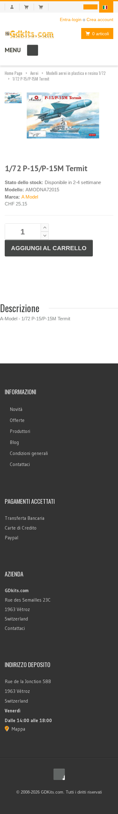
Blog (14, 442)
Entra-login (70, 19)
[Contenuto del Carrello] (29, 6)
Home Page (13, 73)
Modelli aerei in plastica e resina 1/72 (76, 73)
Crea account (100, 19)
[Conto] (12, 6)
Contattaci (20, 464)
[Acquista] (43, 6)
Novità (16, 409)
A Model (29, 196)
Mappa (18, 729)
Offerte (17, 420)
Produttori (20, 431)
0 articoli (100, 33)
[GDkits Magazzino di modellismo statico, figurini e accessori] (29, 33)
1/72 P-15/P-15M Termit (31, 79)
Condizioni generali (29, 453)
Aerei (34, 73)
